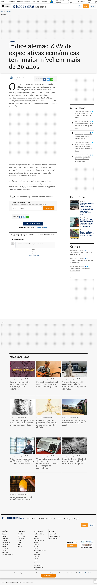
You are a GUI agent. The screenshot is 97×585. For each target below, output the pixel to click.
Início (2, 11)
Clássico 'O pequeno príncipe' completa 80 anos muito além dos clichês (46, 424)
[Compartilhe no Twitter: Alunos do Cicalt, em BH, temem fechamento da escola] (79, 417)
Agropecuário (38, 565)
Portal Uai (21, 534)
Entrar (93, 6)
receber (49, 208)
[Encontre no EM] (80, 6)
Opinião (36, 536)
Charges (36, 544)
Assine (86, 6)
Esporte (12, 2)
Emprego (36, 542)
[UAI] (51, 1)
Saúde (4, 546)
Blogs (19, 540)
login (39, 227)
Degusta (36, 552)
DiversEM (5, 544)
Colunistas (5, 548)
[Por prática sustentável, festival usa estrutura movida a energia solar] (48, 369)
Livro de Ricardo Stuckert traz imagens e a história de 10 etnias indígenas (74, 461)
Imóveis (44, 2)
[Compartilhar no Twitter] (48, 80)
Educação (5, 552)
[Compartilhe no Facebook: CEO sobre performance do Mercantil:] (25, 456)
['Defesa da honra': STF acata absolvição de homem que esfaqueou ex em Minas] (74, 369)
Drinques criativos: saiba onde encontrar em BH (21, 498)
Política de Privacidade (85, 573)
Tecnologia (37, 555)
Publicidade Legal (7, 555)
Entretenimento (23, 2)
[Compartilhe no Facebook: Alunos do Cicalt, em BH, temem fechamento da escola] (77, 417)
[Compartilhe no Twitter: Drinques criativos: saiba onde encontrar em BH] (27, 494)
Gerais (4, 534)
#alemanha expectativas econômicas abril (35, 196)
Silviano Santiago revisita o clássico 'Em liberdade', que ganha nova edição (22, 422)
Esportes (36, 557)
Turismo (36, 546)
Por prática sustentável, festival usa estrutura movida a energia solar (47, 384)
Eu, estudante (53, 538)
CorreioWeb (52, 534)
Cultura (4, 550)
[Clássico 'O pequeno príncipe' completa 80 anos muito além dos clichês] (48, 407)
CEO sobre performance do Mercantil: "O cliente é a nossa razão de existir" (22, 461)
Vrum (19, 544)
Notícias (3, 2)
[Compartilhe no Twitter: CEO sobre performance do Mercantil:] (27, 456)
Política (4, 536)
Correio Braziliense (54, 536)
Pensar (36, 559)
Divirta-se (36, 569)
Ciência (36, 548)
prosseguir (48, 575)
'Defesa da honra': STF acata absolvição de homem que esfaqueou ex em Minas (74, 385)
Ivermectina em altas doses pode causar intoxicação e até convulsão (20, 385)
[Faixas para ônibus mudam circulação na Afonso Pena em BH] (74, 234)
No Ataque (37, 563)
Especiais (36, 538)
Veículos (35, 2)
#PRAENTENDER (39, 540)
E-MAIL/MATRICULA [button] (34, 255)
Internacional (6, 542)
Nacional (4, 540)
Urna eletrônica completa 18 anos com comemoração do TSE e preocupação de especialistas (48, 463)
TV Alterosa (21, 536)
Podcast (36, 561)
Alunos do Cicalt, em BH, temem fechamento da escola (74, 422)
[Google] (34, 253)
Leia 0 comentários (33, 224)
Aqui (19, 542)
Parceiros (81, 2)
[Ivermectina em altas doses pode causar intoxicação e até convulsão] (22, 369)
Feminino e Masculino (40, 550)
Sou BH (20, 546)
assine (45, 227)
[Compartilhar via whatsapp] (51, 80)
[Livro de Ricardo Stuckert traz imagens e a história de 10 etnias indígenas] (74, 445)
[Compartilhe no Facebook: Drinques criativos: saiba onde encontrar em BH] (25, 494)
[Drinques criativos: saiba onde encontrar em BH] (22, 484)
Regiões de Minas (39, 534)
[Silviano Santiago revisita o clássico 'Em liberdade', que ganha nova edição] (22, 407)
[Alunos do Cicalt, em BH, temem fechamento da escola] (74, 407)
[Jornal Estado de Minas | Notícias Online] (23, 6)
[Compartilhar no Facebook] (44, 80)
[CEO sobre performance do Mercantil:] (22, 445)
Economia (40, 6)
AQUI (95, 2)
